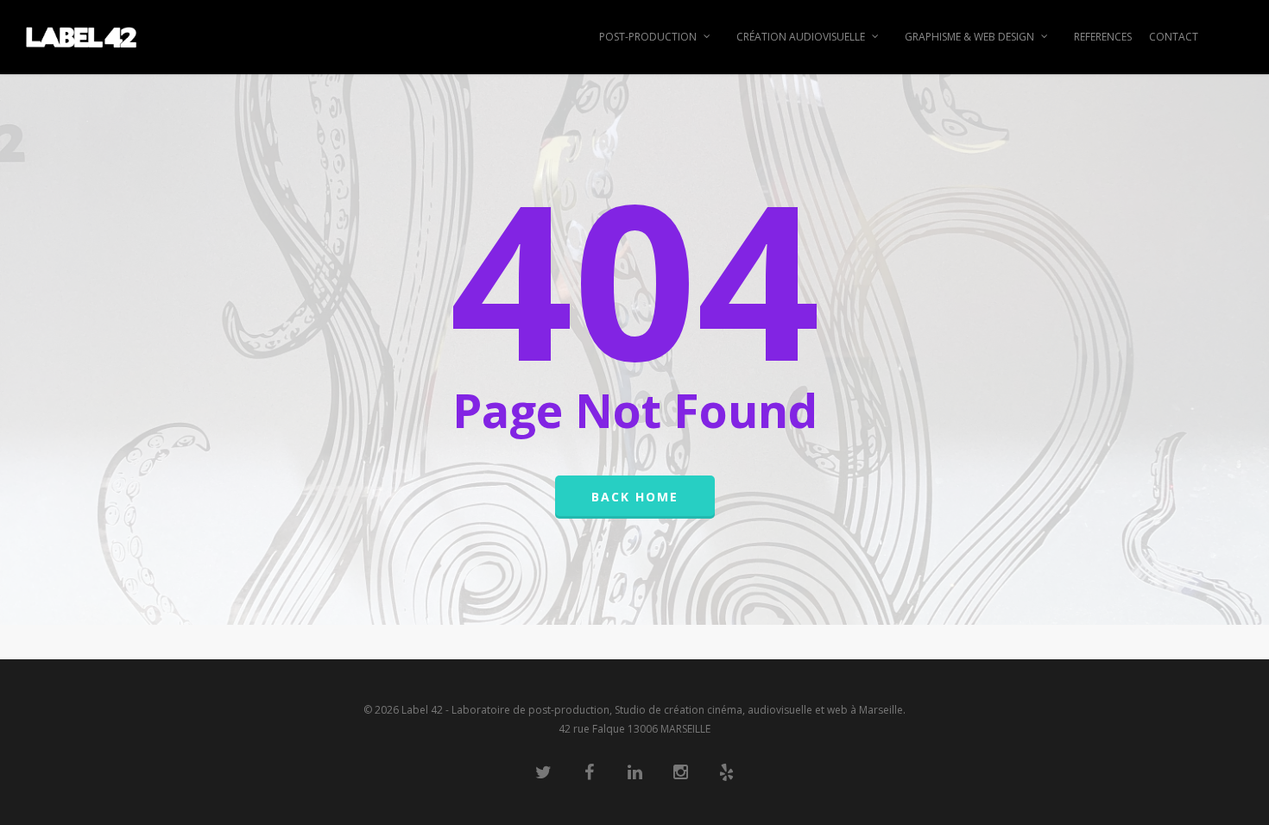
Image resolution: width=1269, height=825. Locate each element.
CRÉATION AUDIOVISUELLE (800, 36)
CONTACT (1173, 36)
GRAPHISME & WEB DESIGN (969, 36)
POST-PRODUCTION (648, 36)
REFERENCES (1103, 36)
